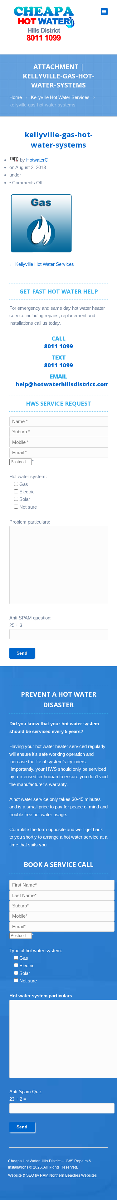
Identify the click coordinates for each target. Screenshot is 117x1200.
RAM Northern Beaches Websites (68, 1175)
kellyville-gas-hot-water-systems (59, 139)
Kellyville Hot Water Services (60, 97)
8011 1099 (58, 346)
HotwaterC (37, 159)
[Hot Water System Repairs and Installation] (44, 23)
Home (15, 97)
